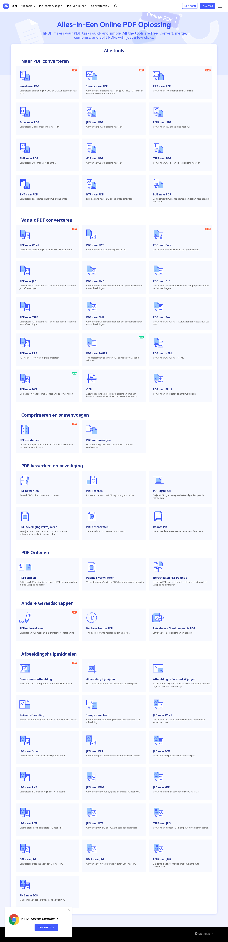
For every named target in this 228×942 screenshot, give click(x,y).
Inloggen (190, 6)
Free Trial (208, 6)
